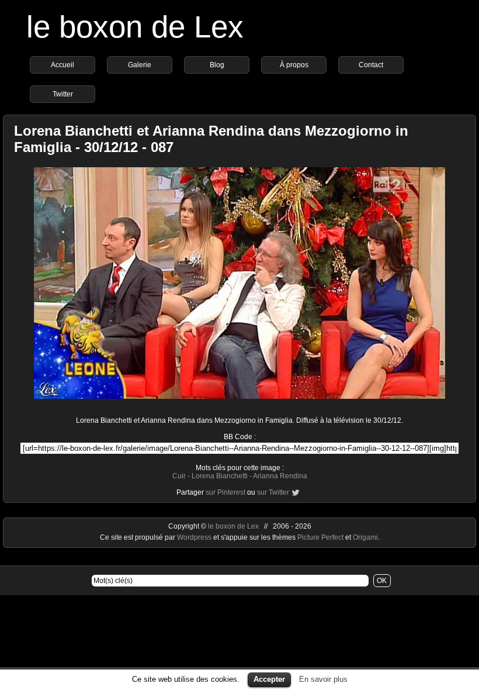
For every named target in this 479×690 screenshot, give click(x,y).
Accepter (269, 679)
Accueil (62, 65)
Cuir (179, 476)
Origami (365, 537)
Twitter (63, 94)
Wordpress (195, 537)
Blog (217, 65)
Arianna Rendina (280, 476)
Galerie (139, 65)
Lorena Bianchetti (220, 476)
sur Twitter (273, 492)
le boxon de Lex (135, 26)
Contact (371, 65)
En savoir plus (323, 679)
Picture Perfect (320, 537)
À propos (294, 65)
